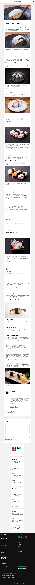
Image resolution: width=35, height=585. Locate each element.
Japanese (9, 385)
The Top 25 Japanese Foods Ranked (8, 573)
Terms (2, 564)
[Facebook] (13, 448)
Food (19, 542)
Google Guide (26, 403)
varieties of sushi (19, 53)
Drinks (20, 544)
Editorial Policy (4, 550)
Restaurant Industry (23, 549)
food (6, 385)
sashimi (22, 206)
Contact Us (3, 537)
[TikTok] (20, 448)
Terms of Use (3, 554)
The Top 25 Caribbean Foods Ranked (8, 579)
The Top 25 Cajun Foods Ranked (7, 575)
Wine (20, 546)
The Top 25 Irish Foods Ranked (7, 577)
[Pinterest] (15, 450)
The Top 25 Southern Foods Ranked (8, 570)
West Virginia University (19, 392)
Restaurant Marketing (22, 565)
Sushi (13, 385)
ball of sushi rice (16, 86)
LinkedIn (16, 403)
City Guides (21, 540)
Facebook (12, 404)
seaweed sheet (20, 30)
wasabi (19, 118)
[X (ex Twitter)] (15, 448)
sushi (19, 267)
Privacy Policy (4, 552)
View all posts (12, 407)
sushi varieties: (21, 186)
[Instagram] (18, 448)
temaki (8, 218)
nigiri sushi (19, 49)
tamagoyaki (20, 225)
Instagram (19, 403)
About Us (3, 543)
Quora (22, 403)
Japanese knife (9, 150)
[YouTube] (13, 450)
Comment (6, 424)
